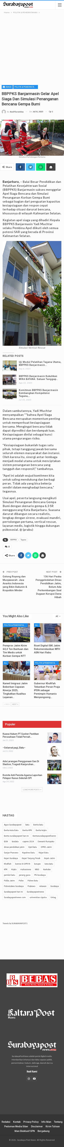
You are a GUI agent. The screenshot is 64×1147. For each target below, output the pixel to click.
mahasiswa (25, 869)
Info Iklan (46, 1122)
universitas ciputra (38, 897)
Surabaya (54, 886)
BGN (6, 841)
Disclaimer (37, 1126)
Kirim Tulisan (53, 1126)
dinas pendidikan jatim (14, 847)
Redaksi (6, 1122)
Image (8, 87)
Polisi (21, 881)
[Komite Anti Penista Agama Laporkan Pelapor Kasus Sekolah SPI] (54, 779)
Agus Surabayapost (12, 825)
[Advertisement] (32, 48)
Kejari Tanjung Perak (31, 858)
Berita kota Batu (11, 830)
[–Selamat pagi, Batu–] (54, 751)
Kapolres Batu (28, 853)
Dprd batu (32, 847)
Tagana (23, 540)
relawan (42, 886)
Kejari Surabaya (11, 858)
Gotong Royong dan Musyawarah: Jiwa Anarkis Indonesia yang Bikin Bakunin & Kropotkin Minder (15, 583)
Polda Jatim (9, 881)
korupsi (37, 864)
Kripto (13, 869)
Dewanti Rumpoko (46, 841)
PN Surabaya (40, 875)
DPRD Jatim (46, 847)
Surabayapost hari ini (13, 892)
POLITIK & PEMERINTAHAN (26, 87)
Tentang (58, 1122)
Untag (53, 897)
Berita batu (38, 825)
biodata (15, 841)
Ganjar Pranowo (11, 853)
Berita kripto (41, 830)
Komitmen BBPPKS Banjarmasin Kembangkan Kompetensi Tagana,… (38, 393)
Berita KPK (27, 830)
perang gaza (24, 875)
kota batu (49, 864)
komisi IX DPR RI (22, 864)
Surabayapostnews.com (15, 897)
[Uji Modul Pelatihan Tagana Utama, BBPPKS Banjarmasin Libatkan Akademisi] (10, 366)
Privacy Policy (31, 1122)
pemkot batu (9, 875)
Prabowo (31, 886)
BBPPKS (13, 540)
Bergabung (44, 1131)
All (36, 625)
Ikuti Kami (32, 1071)
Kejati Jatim (49, 858)
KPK (5, 869)
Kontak (17, 1122)
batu (27, 825)
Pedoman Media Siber (16, 1126)
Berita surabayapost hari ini (16, 836)
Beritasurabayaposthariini (44, 836)
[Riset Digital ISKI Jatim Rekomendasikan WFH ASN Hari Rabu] (47, 632)
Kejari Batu (44, 853)
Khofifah (7, 864)
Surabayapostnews (35, 892)
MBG (37, 869)
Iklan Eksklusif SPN (24, 1131)
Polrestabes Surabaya (14, 886)
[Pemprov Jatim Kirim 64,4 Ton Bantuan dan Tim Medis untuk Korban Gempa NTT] (16, 632)
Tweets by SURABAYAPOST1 (15, 923)
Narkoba (47, 869)
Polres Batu (33, 881)
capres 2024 (28, 841)
